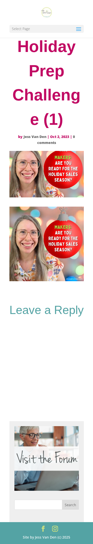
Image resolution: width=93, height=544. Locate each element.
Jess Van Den (35, 136)
